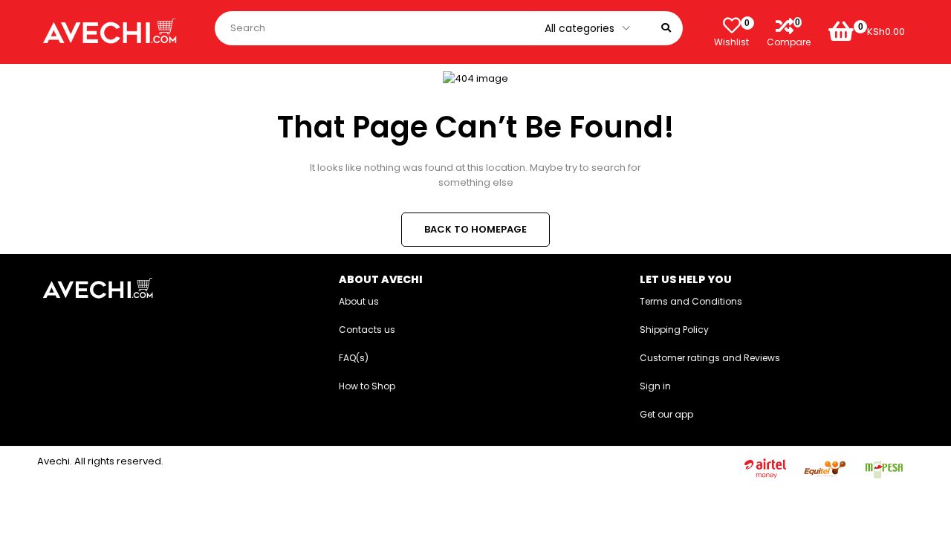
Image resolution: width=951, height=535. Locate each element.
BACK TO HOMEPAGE (475, 229)
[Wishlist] (732, 25)
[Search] (666, 28)
